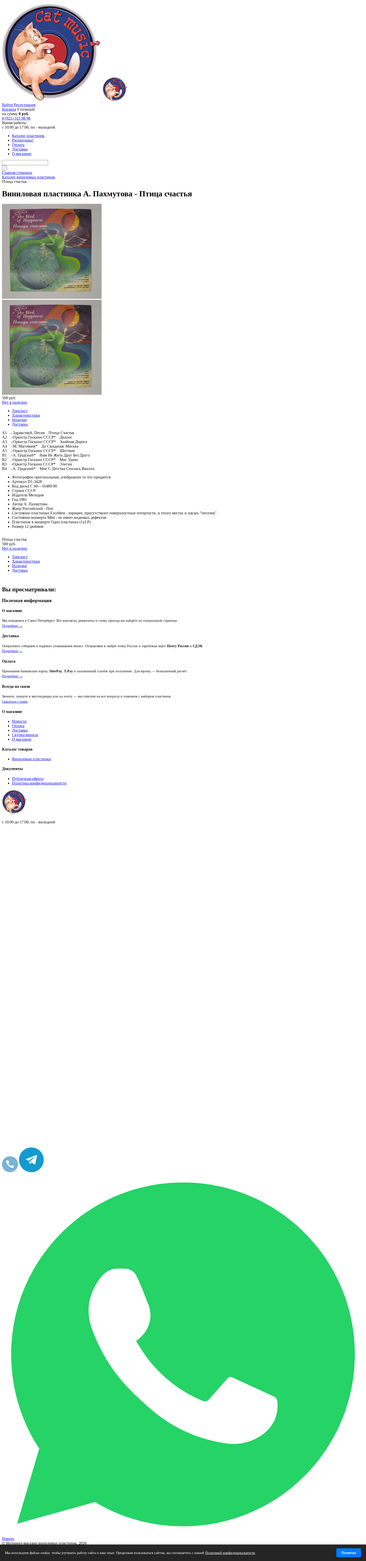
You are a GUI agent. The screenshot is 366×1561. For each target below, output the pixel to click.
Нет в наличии (14, 402)
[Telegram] (31, 1171)
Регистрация (24, 105)
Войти (7, 105)
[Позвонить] (10, 1171)
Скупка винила (25, 735)
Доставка (20, 730)
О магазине (21, 739)
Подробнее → (12, 626)
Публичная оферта (28, 779)
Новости (19, 721)
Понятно (348, 1553)
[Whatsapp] (183, 1534)
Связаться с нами (15, 701)
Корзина (9, 109)
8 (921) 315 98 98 (16, 118)
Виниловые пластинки (31, 759)
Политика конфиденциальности (39, 783)
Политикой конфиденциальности (230, 1553)
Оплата (18, 726)
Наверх (8, 1539)
